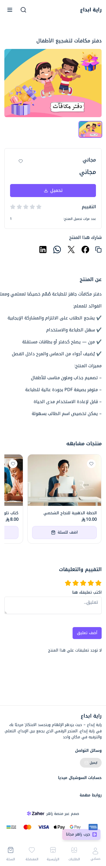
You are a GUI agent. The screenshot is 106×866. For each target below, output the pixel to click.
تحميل (56, 190)
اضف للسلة (68, 532)
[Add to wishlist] (20, 161)
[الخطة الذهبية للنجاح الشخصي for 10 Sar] (64, 480)
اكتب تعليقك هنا (87, 592)
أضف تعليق (87, 633)
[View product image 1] (90, 129)
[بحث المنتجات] (23, 10)
